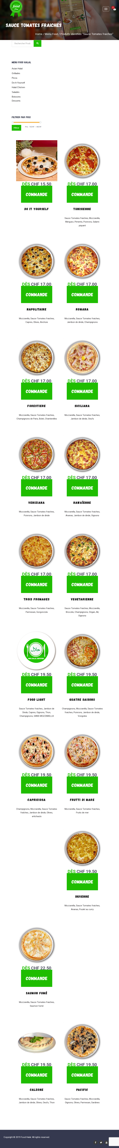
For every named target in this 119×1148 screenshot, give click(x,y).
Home (38, 34)
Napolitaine (37, 309)
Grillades (16, 73)
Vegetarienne (82, 599)
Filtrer (16, 128)
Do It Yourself (37, 209)
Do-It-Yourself (18, 82)
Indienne (82, 896)
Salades (15, 92)
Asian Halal (17, 68)
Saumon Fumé (36, 993)
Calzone (37, 1089)
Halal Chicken (18, 87)
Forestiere (36, 406)
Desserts (16, 100)
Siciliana (82, 406)
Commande (36, 194)
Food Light (36, 699)
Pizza (14, 78)
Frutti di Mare (82, 799)
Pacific (82, 1089)
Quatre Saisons (82, 699)
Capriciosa (37, 799)
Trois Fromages (37, 599)
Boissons (16, 96)
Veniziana (36, 502)
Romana (82, 309)
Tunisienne (82, 209)
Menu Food (51, 34)
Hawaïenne (82, 502)
